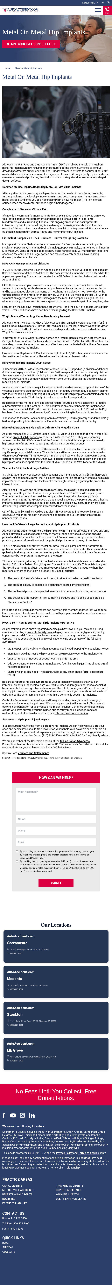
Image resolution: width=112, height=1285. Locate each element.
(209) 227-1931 (16, 989)
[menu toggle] (98, 10)
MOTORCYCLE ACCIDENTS (18, 1190)
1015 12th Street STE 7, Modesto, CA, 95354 (28, 985)
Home (7, 68)
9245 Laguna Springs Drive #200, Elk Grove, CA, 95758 (33, 1057)
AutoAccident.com (20, 936)
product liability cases (26, 437)
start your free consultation (31, 44)
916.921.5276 (15, 1228)
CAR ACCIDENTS (12, 1185)
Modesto (14, 978)
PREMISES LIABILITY (14, 1203)
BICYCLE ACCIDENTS (68, 1190)
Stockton (14, 1014)
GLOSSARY (8, 1251)
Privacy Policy (64, 1152)
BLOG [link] (5, 1242)
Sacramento (17, 943)
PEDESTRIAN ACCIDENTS (17, 1194)
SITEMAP (7, 1247)
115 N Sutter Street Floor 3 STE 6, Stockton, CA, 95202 (33, 1021)
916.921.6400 (19, 1218)
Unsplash (78, 758)
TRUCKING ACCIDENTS (69, 1185)
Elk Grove (15, 1050)
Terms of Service (88, 1152)
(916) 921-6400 (16, 953)
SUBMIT (56, 883)
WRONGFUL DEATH (67, 1194)
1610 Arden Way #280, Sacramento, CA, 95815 (29, 949)
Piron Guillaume (64, 758)
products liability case (40, 632)
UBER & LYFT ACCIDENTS (71, 1198)
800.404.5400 (21, 1223)
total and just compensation (71, 713)
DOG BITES (8, 1198)
